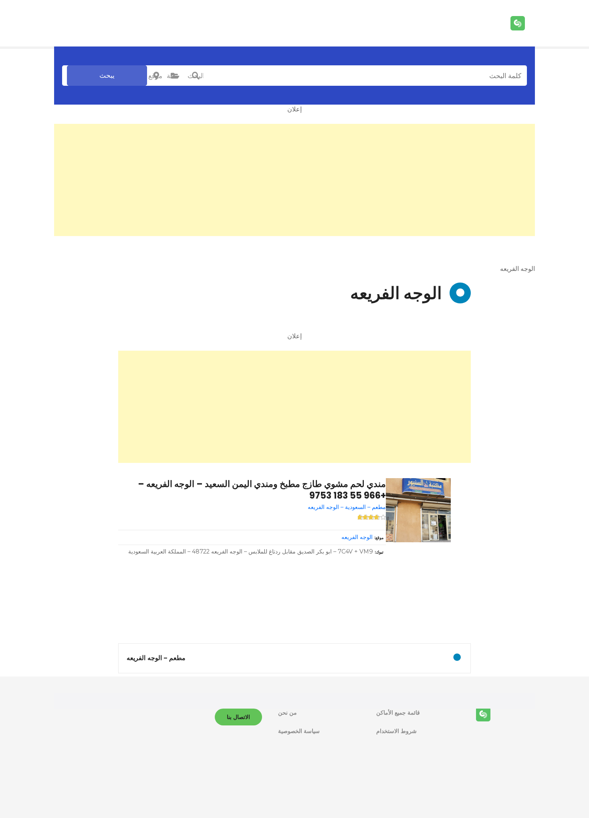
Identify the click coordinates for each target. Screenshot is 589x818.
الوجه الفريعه (357, 537)
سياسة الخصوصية (299, 731)
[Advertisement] (294, 180)
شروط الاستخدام (396, 731)
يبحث (107, 75)
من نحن (287, 712)
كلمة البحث (196, 76)
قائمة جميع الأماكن (398, 712)
